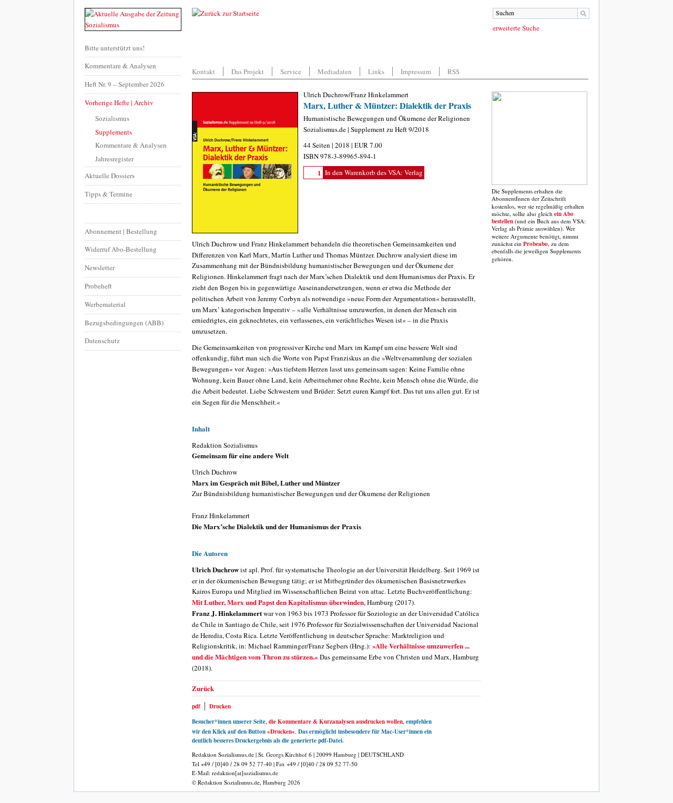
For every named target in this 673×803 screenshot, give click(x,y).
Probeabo (535, 244)
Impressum (416, 71)
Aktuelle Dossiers (110, 175)
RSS (453, 71)
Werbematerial (105, 304)
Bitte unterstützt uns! (115, 48)
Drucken (220, 706)
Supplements (113, 132)
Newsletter (100, 267)
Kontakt (203, 71)
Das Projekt (247, 71)
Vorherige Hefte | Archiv (119, 102)
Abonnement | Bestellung (121, 231)
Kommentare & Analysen (120, 65)
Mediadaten (335, 71)
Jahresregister (114, 158)
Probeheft (98, 286)
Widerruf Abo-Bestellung (121, 249)
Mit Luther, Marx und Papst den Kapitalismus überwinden (278, 602)
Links (376, 71)
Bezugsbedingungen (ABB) (124, 322)
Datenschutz (102, 340)
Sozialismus (112, 118)
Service (290, 71)
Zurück (203, 688)
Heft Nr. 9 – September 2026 (125, 84)
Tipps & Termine (108, 194)
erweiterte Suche (516, 28)
